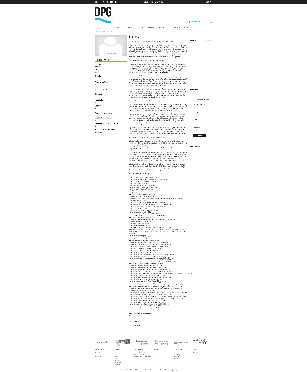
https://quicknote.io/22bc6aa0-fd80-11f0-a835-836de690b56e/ (150, 204)
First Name (197, 112)
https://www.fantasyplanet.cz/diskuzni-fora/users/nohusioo (148, 179)
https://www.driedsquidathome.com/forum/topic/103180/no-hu (150, 277)
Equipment (176, 27)
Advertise (209, 40)
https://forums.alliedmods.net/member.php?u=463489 (147, 202)
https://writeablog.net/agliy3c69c (140, 212)
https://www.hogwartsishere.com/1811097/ (143, 187)
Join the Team (198, 355)
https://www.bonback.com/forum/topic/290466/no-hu (147, 275)
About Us (98, 353)
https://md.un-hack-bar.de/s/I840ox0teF (142, 197)
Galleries (162, 27)
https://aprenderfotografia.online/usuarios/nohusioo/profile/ (148, 206)
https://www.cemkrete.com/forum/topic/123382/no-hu (147, 281)
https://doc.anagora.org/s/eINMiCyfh (141, 239)
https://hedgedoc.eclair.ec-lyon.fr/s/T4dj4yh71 (144, 210)
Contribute (196, 353)
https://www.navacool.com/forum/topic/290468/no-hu (147, 283)
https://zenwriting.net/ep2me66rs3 (140, 237)
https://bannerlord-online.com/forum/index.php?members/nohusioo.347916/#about (156, 198)
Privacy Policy (172, 370)
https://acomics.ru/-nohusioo (138, 208)
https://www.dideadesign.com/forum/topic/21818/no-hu (147, 302)
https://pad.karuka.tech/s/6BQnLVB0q (142, 195)
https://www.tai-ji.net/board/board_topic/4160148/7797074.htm (150, 294)
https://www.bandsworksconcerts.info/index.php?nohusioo (148, 246)
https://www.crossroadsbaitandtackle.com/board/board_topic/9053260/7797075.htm (157, 296)
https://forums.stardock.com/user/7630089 (143, 250)
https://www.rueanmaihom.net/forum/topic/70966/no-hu (148, 306)
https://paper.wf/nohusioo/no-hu (139, 225)
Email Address (199, 104)
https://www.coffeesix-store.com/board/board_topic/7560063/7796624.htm (154, 262)
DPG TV (156, 355)
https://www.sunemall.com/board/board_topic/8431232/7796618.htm (152, 260)
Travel (151, 27)
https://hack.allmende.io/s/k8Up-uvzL (141, 183)
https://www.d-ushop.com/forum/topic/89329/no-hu (146, 252)
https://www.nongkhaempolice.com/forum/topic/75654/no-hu (149, 269)
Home (97, 31)
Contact (97, 355)
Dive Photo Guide (153, 2)
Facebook (177, 353)
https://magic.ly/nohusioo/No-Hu (140, 221)
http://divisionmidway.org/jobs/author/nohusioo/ (144, 241)
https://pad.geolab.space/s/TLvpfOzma (142, 290)
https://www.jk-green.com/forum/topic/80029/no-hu (146, 264)
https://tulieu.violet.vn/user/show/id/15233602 (144, 214)
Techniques (118, 27)
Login (208, 2)
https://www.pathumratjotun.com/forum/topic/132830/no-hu (149, 304)
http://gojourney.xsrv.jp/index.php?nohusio (143, 181)
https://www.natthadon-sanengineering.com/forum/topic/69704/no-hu (152, 254)
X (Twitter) (177, 355)
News (142, 27)
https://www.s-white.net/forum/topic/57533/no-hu (145, 308)
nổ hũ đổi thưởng (143, 174)
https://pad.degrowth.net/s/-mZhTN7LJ (142, 200)
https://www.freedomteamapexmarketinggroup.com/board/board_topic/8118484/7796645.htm (161, 273)
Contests (188, 27)
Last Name (197, 120)
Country (196, 128)
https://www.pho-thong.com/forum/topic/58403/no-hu (147, 256)
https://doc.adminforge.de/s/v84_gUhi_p (142, 223)
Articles (132, 27)
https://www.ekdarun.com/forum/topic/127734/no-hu (147, 266)
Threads (176, 357)
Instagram (177, 359)
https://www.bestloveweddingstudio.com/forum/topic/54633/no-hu (151, 258)
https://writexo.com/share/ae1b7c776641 (143, 185)
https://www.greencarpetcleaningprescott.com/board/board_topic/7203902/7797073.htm (159, 292)
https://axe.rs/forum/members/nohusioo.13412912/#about (148, 243)
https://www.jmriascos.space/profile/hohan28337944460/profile (150, 244)
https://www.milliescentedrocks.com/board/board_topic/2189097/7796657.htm (155, 289)
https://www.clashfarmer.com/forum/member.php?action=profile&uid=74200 (154, 220)
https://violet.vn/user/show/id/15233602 (142, 218)
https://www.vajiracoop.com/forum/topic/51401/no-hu (147, 300)
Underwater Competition (142, 357)
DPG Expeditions (159, 353)
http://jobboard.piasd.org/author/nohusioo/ (143, 177)
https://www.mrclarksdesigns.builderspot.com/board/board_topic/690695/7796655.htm (158, 285)
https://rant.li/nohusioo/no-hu (138, 235)
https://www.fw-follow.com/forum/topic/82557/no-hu (146, 279)
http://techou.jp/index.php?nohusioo (141, 189)
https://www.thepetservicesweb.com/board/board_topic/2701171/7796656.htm (155, 287)
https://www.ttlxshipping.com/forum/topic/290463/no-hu (148, 267)
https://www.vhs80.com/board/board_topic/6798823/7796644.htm (151, 271)
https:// (97, 73)
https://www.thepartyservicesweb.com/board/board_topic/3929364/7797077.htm (156, 298)
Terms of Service (184, 370)
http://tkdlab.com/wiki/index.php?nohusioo (143, 191)
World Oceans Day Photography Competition (142, 354)
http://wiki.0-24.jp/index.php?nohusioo (141, 193)
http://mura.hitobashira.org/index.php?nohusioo (145, 248)
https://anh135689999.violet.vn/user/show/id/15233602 (147, 216)
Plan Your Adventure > (197, 150)
